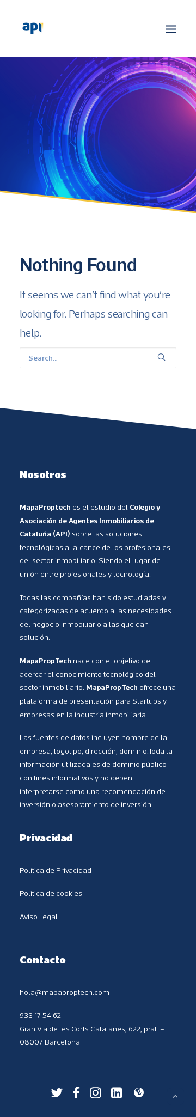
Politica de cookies (51, 893)
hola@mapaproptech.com (64, 992)
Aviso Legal (39, 916)
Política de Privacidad (55, 870)
